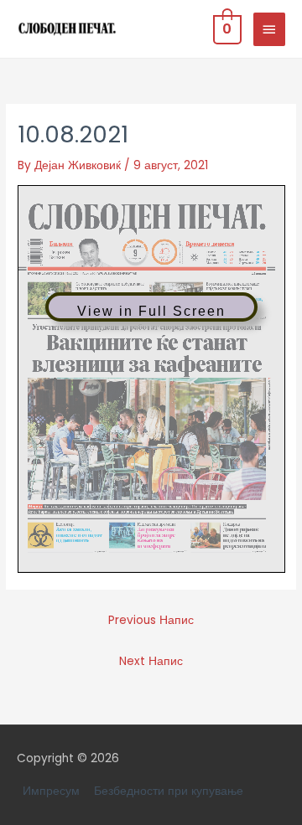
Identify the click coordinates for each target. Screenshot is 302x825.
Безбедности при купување (168, 791)
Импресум (51, 791)
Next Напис (151, 661)
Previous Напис (151, 620)
